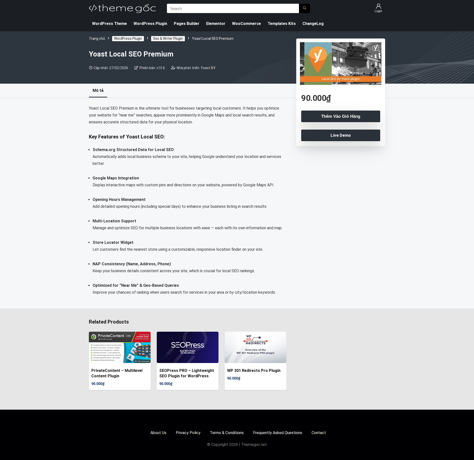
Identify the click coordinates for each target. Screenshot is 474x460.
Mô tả (98, 90)
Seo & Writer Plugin (168, 38)
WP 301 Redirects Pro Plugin (253, 370)
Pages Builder (186, 23)
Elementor (215, 23)
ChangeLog (313, 23)
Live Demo (341, 135)
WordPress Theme (109, 23)
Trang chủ (97, 38)
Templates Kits (282, 23)
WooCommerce (246, 23)
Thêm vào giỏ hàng (340, 116)
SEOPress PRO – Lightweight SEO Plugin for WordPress (186, 373)
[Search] (304, 8)
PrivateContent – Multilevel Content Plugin (116, 373)
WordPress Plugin (150, 23)
